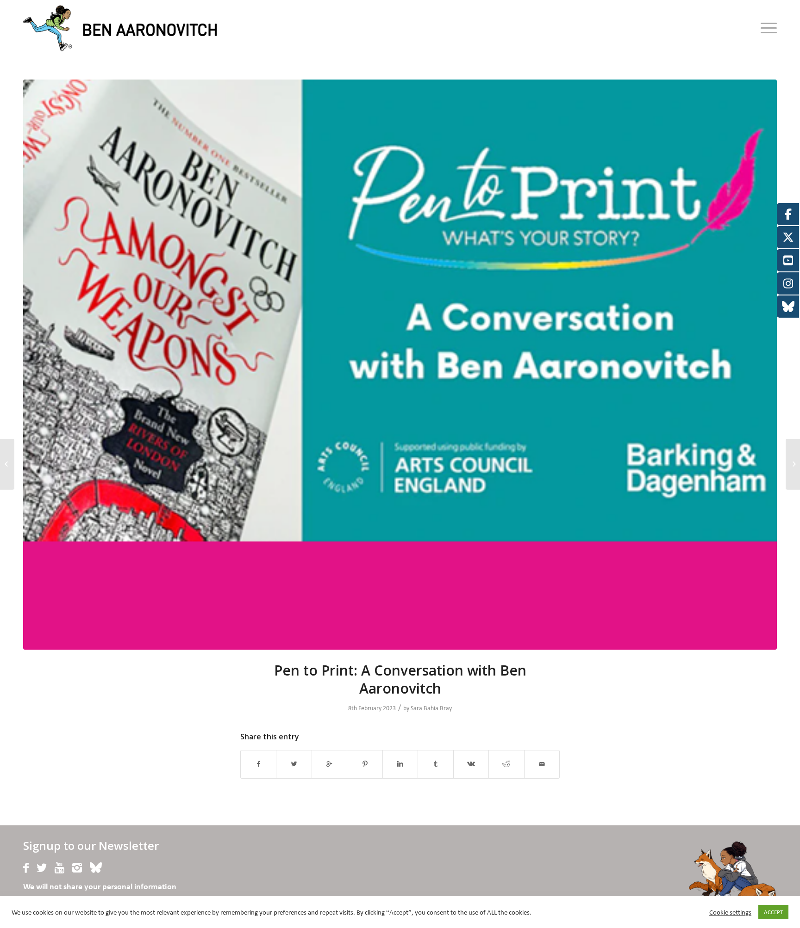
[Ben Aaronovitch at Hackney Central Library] (7, 464)
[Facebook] (26, 868)
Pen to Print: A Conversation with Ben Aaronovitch (400, 679)
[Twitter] (42, 868)
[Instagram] (77, 868)
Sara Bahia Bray (431, 708)
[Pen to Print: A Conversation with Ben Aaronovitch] (400, 365)
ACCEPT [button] (773, 912)
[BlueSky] (96, 868)
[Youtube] (59, 868)
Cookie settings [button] (730, 912)
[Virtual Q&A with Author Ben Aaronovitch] (793, 464)
